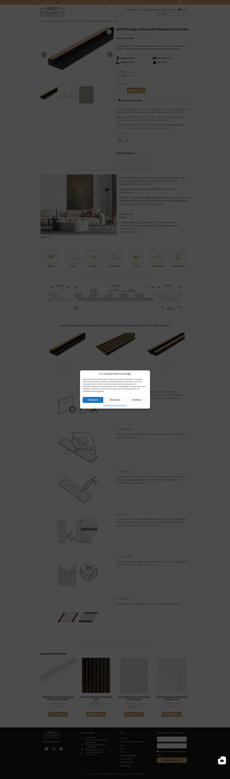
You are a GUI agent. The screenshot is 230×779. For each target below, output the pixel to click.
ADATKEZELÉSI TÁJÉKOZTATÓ (115, 405)
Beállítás (137, 400)
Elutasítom (115, 400)
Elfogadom (93, 400)
